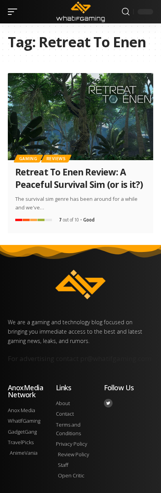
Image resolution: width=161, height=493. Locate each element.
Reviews (56, 158)
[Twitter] (108, 403)
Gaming (28, 158)
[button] (14, 12)
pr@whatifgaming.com (115, 358)
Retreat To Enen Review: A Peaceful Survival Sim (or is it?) (79, 178)
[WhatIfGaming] (81, 11)
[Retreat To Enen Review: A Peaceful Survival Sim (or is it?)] (80, 116)
